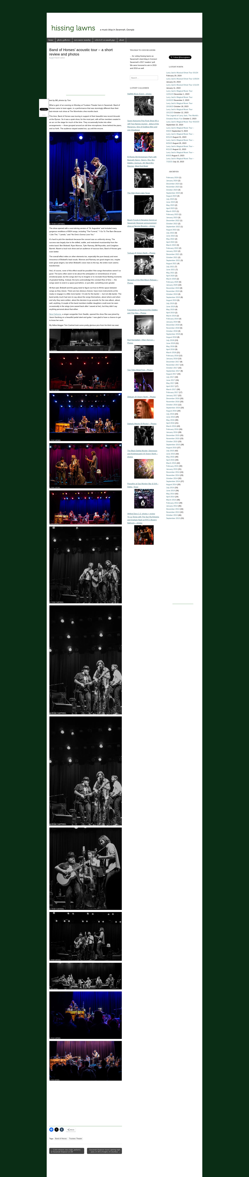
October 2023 (172, 190)
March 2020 (171, 279)
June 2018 (170, 343)
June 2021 (170, 270)
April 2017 (170, 386)
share (44, 115)
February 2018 (172, 356)
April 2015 (170, 460)
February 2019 (172, 319)
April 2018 (170, 349)
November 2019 (172, 291)
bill (52, 58)
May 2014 (170, 494)
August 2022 (171, 230)
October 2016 (172, 405)
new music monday (82, 40)
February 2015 (172, 466)
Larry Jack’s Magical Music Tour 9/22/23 (182, 122)
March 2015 (171, 463)
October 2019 (172, 294)
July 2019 (170, 303)
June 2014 (170, 491)
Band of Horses (61, 1139)
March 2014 (171, 500)
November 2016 (172, 402)
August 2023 (171, 196)
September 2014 (173, 481)
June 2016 (170, 417)
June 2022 (170, 236)
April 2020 (170, 276)
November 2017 (172, 365)
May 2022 (170, 239)
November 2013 (172, 512)
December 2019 (172, 288)
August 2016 (171, 411)
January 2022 (172, 251)
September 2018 (173, 334)
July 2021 (170, 267)
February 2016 (172, 429)
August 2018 (171, 337)
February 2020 (172, 282)
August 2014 (171, 484)
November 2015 (172, 438)
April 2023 (170, 208)
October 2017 (172, 368)
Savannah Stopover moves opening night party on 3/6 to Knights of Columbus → (104, 1151)
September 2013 (173, 518)
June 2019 (170, 306)
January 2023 (172, 217)
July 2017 (170, 377)
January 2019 (172, 322)
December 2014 (172, 472)
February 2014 (172, 503)
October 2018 (172, 331)
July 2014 (170, 488)
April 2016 (170, 423)
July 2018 (170, 340)
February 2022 (172, 248)
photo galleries (63, 40)
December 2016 (172, 398)
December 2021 (172, 254)
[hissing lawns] (124, 23)
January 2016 (172, 432)
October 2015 (172, 441)
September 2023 (173, 193)
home (51, 40)
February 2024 (172, 177)
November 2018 (172, 328)
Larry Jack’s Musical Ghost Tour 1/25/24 (182, 79)
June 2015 (170, 454)
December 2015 (172, 435)
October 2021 (172, 257)
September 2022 (173, 227)
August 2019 (171, 300)
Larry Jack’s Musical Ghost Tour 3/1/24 (182, 73)
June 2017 (170, 380)
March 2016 (171, 426)
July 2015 (170, 451)
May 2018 (170, 346)
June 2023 (170, 202)
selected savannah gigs (105, 40)
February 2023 (172, 214)
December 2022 (172, 220)
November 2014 (172, 475)
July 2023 (170, 199)
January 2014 (172, 506)
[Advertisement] (124, 6)
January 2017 (172, 395)
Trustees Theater (75, 1139)
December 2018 (172, 325)
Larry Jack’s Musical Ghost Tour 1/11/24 (182, 85)
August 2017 (171, 374)
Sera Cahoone (55, 314)
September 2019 (173, 297)
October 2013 (172, 515)
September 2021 (173, 260)
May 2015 (170, 457)
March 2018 (171, 352)
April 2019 (170, 313)
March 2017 (171, 389)
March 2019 (171, 316)
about (121, 40)
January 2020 (172, 285)
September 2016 (173, 408)
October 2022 (172, 224)
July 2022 (170, 233)
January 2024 (172, 181)
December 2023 (172, 184)
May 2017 (170, 383)
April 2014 (170, 497)
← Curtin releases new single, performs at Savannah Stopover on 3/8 (66, 1151)
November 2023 (172, 187)
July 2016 (170, 414)
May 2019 (170, 309)
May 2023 (170, 205)
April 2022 (170, 242)
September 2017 (173, 371)
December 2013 (172, 509)
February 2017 (172, 392)
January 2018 (172, 359)
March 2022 (171, 245)
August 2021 (171, 263)
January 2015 (172, 469)
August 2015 (171, 448)
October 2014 (172, 478)
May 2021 (170, 273)
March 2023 (171, 211)
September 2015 (173, 445)
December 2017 (172, 362)
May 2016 (170, 420)
